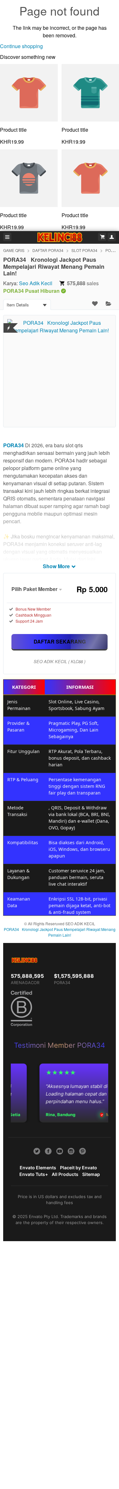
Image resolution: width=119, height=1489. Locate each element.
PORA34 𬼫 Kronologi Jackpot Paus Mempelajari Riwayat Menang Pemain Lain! (60, 932)
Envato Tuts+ (33, 1174)
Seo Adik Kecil (35, 283)
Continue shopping (21, 46)
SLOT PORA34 (84, 250)
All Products (65, 1174)
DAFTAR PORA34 (47, 250)
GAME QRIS (13, 250)
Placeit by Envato (78, 1167)
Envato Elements (38, 1167)
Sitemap (91, 1174)
